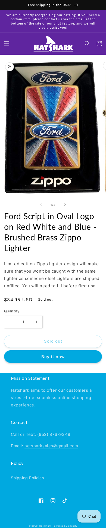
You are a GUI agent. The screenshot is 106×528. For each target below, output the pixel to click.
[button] (7, 44)
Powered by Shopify (65, 525)
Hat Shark (45, 525)
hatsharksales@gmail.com (51, 445)
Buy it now (53, 356)
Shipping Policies (27, 477)
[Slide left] (41, 205)
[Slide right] (65, 205)
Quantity (11, 311)
